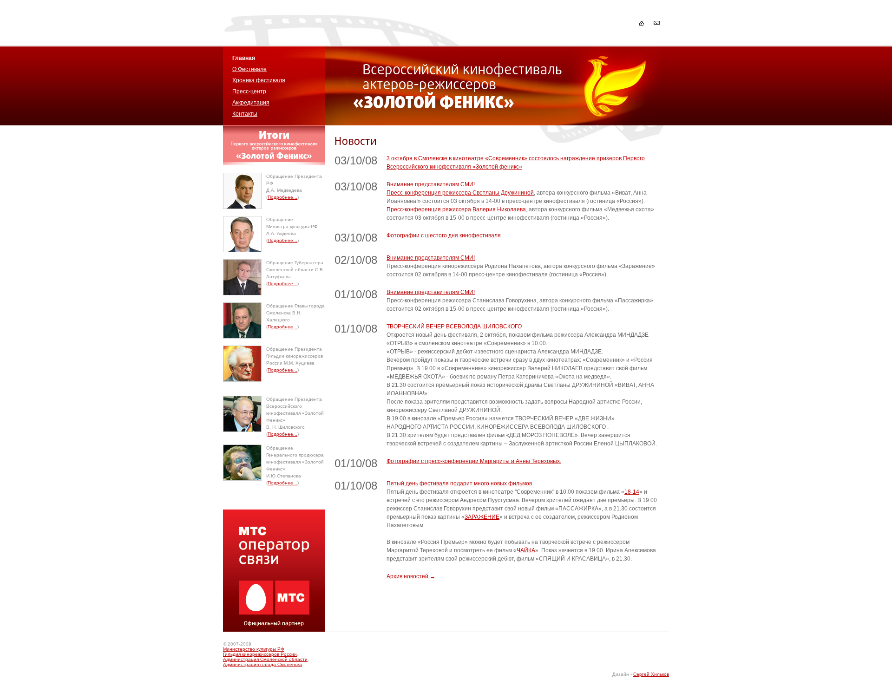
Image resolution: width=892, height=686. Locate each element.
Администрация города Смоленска (262, 664)
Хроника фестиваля (258, 80)
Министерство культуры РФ (253, 649)
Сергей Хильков (651, 674)
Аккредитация (250, 102)
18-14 (631, 492)
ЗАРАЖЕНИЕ (482, 517)
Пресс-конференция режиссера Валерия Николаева (456, 209)
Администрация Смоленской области (265, 659)
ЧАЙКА (526, 550)
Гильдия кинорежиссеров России (260, 654)
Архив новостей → (411, 576)
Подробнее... (282, 197)
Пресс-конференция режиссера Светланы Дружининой (460, 192)
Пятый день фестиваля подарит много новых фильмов (459, 483)
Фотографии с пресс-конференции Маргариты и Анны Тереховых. (474, 461)
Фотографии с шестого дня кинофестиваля (444, 235)
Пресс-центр (249, 91)
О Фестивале (249, 69)
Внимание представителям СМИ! (431, 258)
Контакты (244, 114)
